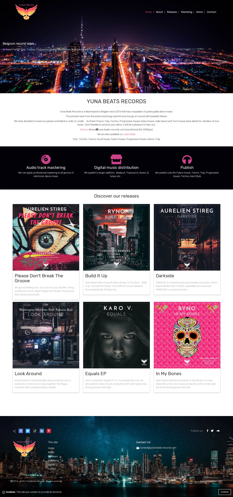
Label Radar (129, 134)
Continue (225, 492)
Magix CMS (217, 481)
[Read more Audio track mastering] (46, 168)
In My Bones (187, 347)
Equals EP (116, 347)
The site (53, 442)
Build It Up (116, 249)
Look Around (46, 347)
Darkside (187, 249)
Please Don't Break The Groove (46, 252)
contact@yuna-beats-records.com (158, 448)
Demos (84, 129)
